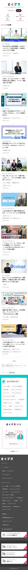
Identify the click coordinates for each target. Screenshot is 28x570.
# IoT (4, 406)
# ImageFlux (21, 399)
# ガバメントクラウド (16, 389)
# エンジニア (6, 393)
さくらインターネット (20, 20)
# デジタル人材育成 (17, 386)
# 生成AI (17, 402)
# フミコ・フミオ (7, 412)
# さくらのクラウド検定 (9, 396)
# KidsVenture (18, 409)
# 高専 (10, 406)
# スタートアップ (18, 406)
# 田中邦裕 (5, 389)
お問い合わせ (11, 10)
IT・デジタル (7, 16)
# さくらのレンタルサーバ (9, 399)
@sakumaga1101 (8, 529)
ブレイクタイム (7, 20)
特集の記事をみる (13, 443)
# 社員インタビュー (8, 402)
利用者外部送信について (8, 517)
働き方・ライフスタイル (20, 16)
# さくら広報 (6, 386)
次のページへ (18, 365)
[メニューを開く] (19, 10)
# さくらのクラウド (17, 393)
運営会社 (4, 514)
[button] (13, 451)
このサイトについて (7, 521)
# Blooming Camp (7, 409)
